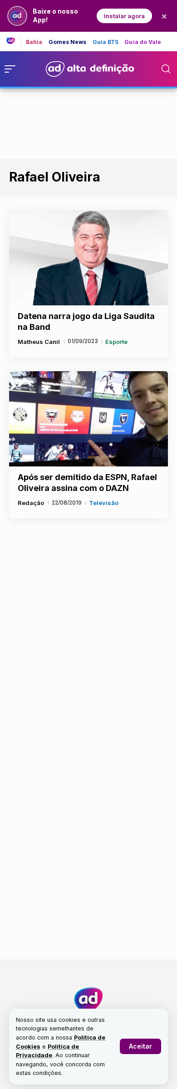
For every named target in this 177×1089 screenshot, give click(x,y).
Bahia (34, 42)
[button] (140, 1046)
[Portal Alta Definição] (88, 999)
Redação (31, 502)
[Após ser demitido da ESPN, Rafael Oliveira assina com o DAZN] (88, 418)
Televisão (103, 502)
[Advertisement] (88, 121)
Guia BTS (106, 42)
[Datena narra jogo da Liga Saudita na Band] (88, 257)
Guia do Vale (142, 42)
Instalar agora (124, 16)
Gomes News (68, 42)
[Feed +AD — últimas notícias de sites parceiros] (13, 41)
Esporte (116, 341)
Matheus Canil (39, 341)
